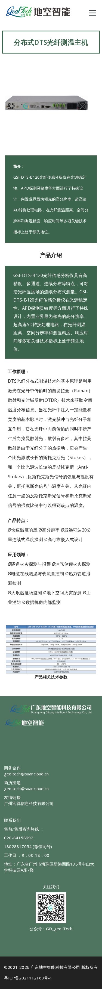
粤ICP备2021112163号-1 (28, 978)
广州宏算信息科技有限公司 (29, 803)
